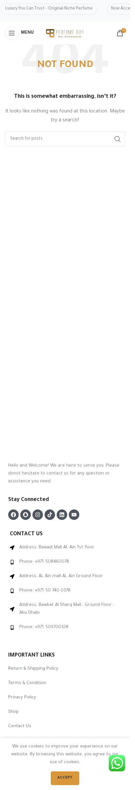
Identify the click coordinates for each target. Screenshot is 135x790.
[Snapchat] (25, 514)
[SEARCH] (117, 138)
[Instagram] (37, 514)
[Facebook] (13, 514)
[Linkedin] (62, 514)
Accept (65, 778)
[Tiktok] (50, 514)
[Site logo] (65, 33)
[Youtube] (74, 514)
